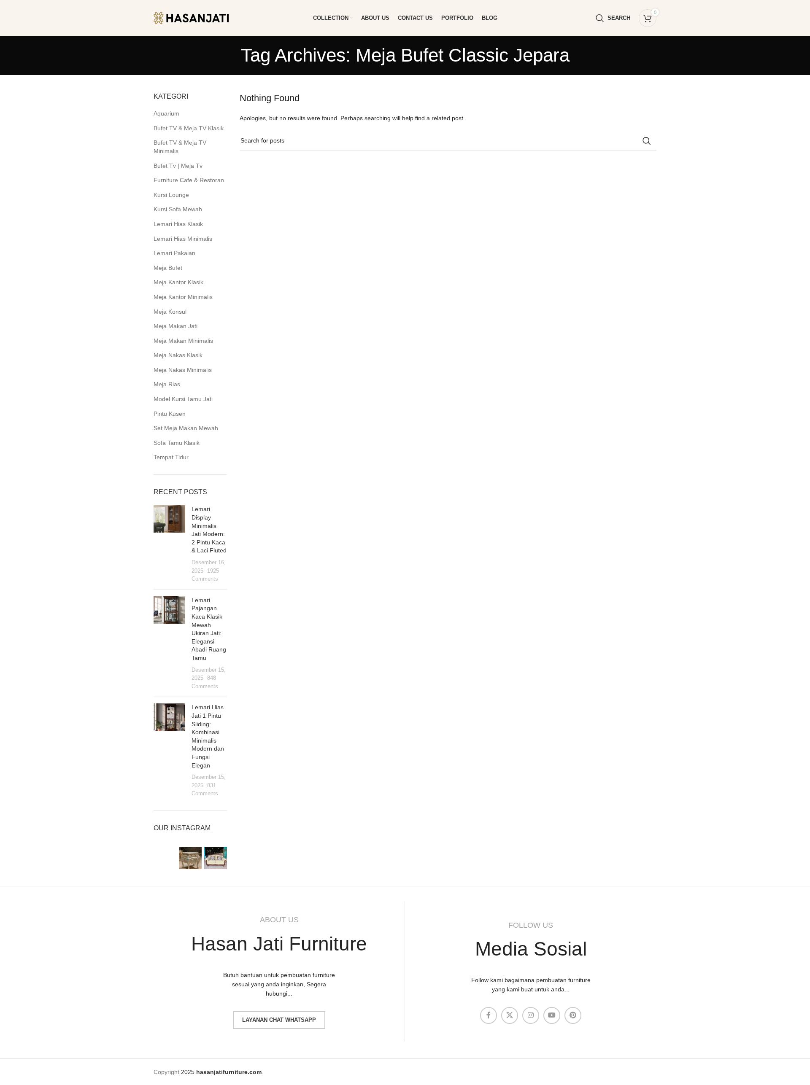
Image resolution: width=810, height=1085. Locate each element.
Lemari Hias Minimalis (183, 238)
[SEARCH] (646, 141)
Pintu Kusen (170, 413)
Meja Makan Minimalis (183, 340)
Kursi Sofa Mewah (178, 209)
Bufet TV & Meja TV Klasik (189, 128)
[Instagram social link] (530, 1015)
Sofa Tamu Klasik (177, 442)
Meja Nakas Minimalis (183, 369)
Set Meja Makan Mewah (186, 428)
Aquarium (166, 113)
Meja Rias (167, 384)
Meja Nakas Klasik (178, 355)
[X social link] (509, 1015)
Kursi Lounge (171, 194)
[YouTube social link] (551, 1015)
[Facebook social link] (488, 1015)
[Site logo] (198, 17)
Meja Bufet (168, 267)
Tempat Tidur (171, 457)
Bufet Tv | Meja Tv (178, 165)
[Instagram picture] (165, 858)
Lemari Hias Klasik (178, 224)
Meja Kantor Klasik (178, 282)
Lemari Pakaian (174, 253)
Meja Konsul (170, 311)
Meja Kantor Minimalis (183, 296)
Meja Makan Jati (175, 326)
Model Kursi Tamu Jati (183, 399)
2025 (221, 1072)
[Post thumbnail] (169, 544)
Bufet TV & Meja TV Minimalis (180, 146)
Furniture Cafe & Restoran (189, 180)
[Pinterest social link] (572, 1015)
